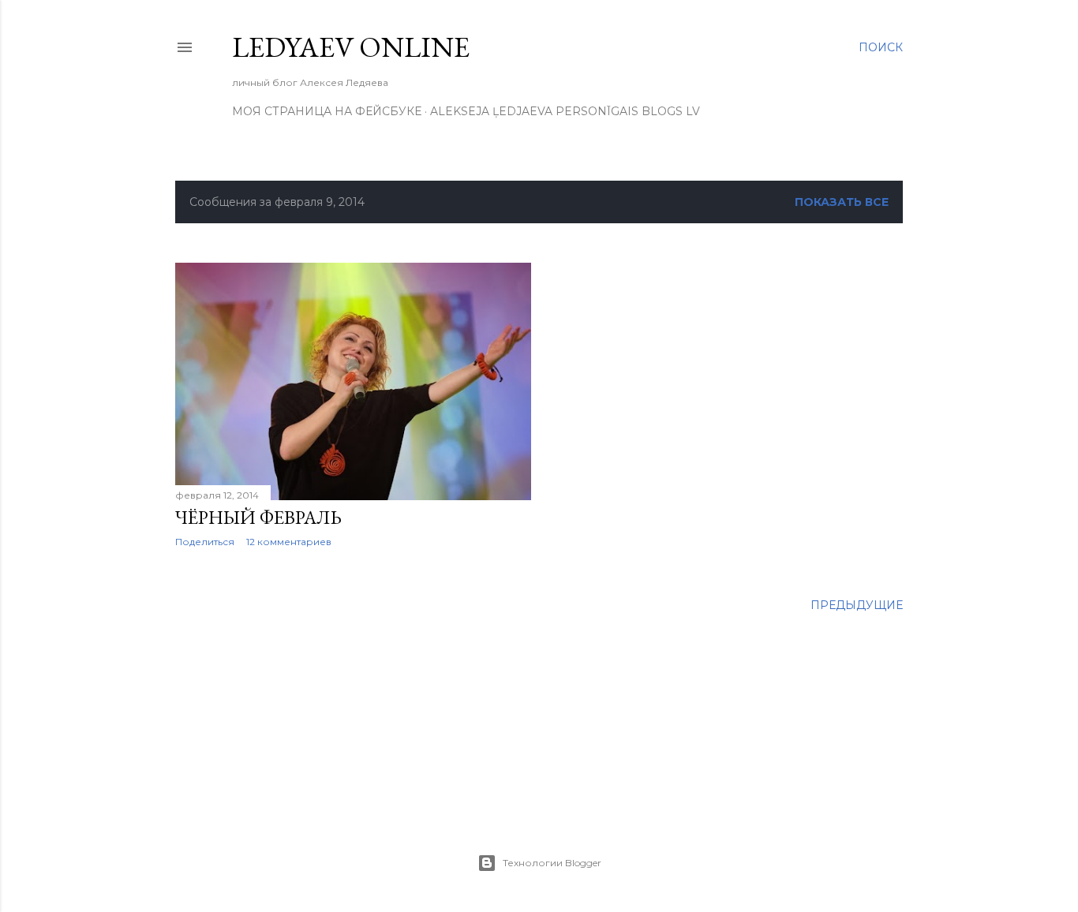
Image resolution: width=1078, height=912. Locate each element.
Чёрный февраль (258, 517)
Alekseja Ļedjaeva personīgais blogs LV (565, 111)
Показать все (842, 202)
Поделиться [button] (204, 542)
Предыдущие (856, 605)
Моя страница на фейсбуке (326, 111)
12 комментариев (288, 542)
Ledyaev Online (351, 46)
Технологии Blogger (552, 863)
